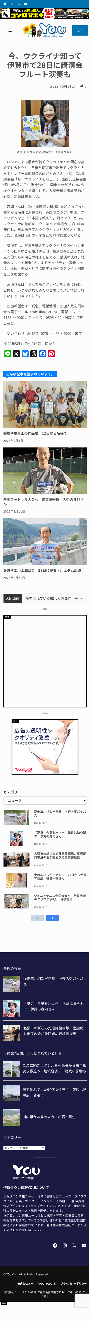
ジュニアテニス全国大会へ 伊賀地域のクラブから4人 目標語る (60, 897)
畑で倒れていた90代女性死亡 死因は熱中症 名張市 (54, 598)
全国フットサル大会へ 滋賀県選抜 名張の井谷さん (43, 501)
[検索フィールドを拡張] (80, 30)
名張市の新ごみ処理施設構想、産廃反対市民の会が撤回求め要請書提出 (60, 855)
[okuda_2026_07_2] (45, 17)
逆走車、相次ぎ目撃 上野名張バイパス (60, 813)
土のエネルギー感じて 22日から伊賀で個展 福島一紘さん (60, 876)
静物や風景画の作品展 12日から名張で (35, 433)
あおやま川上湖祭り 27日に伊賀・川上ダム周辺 (42, 570)
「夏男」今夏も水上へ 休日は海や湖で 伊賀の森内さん (60, 834)
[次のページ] (52, 918)
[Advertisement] (45, 660)
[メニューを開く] (10, 30)
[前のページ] (37, 918)
